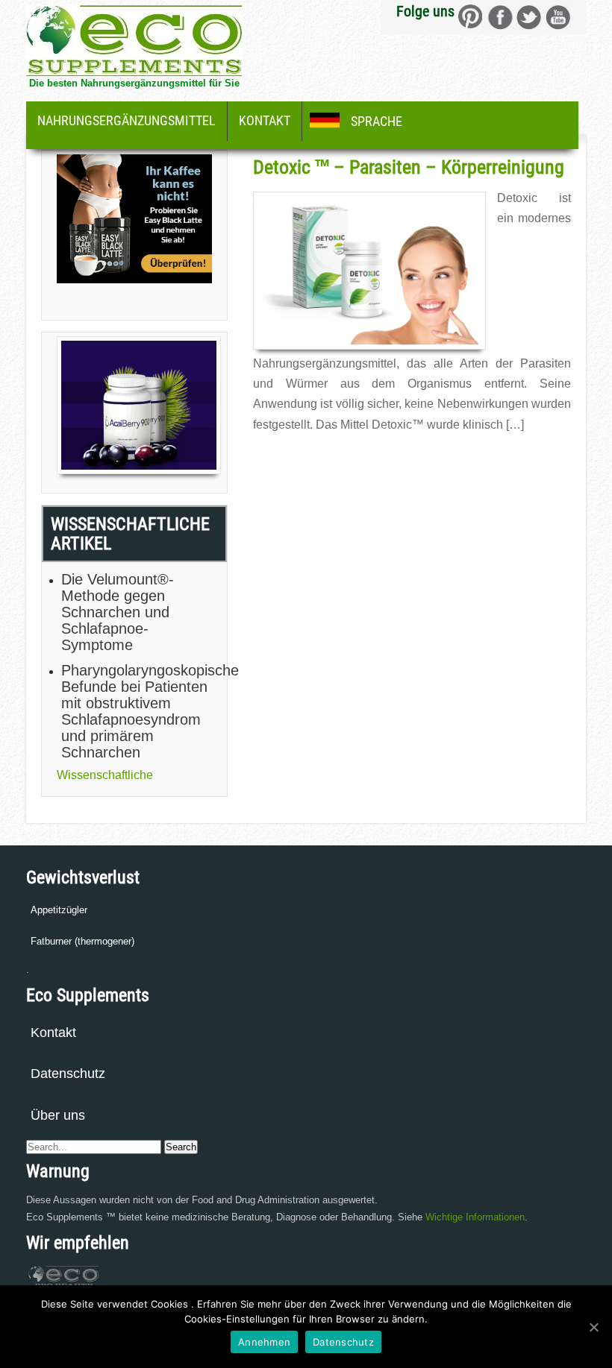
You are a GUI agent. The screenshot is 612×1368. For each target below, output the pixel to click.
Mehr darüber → (286, 457)
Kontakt (264, 120)
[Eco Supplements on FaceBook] (471, 17)
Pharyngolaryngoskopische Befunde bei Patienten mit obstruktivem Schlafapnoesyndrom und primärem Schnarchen (136, 711)
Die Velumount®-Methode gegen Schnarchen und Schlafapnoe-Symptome (117, 612)
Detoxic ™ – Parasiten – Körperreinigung (408, 167)
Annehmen (264, 1342)
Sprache (376, 121)
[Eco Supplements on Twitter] (529, 17)
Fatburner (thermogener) (82, 941)
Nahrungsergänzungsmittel (126, 120)
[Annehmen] (593, 1327)
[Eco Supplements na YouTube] (558, 17)
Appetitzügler (59, 909)
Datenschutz (68, 1073)
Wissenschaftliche (105, 775)
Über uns (58, 1115)
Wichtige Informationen (475, 1217)
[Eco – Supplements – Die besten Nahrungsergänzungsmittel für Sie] (134, 72)
